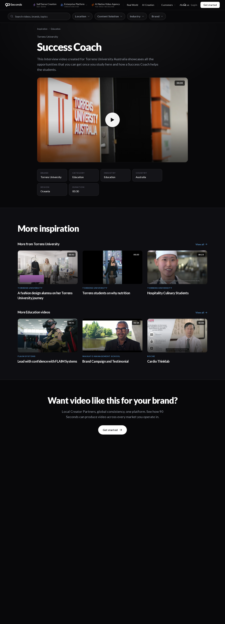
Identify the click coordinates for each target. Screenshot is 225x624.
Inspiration (42, 29)
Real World (132, 4)
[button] (112, 119)
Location (80, 16)
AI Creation (148, 4)
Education (55, 29)
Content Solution (108, 16)
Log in (194, 4)
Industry (135, 16)
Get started (210, 4)
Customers (167, 4)
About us (184, 4)
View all (200, 244)
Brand (155, 16)
